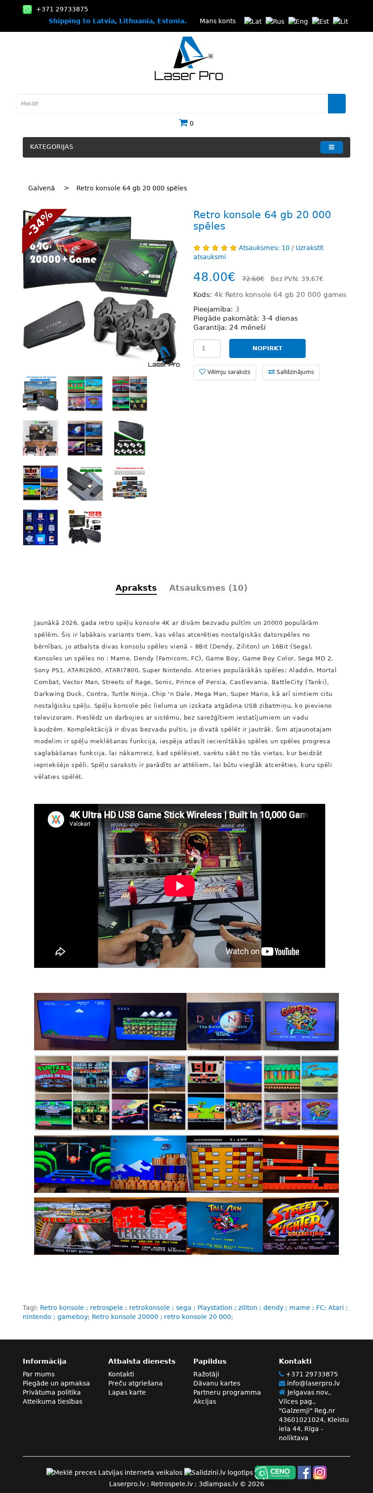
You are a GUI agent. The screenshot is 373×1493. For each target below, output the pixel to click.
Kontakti (121, 1374)
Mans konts (218, 21)
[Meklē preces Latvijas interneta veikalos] (114, 1472)
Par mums (39, 1374)
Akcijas (204, 1401)
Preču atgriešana (135, 1383)
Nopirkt (267, 348)
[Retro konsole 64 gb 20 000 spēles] (101, 288)
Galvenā (41, 188)
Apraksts (136, 588)
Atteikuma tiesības (52, 1401)
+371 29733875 (311, 1374)
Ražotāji (206, 1374)
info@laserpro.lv (312, 1383)
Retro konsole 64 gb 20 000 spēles (131, 188)
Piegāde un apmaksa (56, 1383)
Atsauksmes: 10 (264, 247)
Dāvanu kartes (216, 1383)
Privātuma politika (52, 1392)
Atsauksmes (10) (208, 588)
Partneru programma (227, 1392)
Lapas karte (127, 1392)
